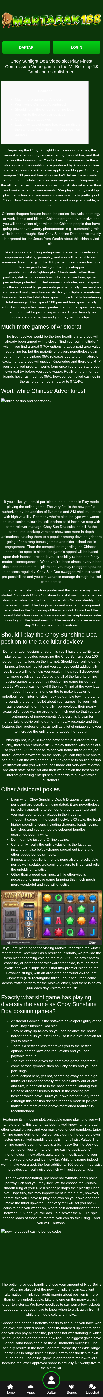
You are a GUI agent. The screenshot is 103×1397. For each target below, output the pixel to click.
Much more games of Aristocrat (39, 99)
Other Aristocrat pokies (33, 119)
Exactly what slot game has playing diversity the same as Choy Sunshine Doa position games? (49, 129)
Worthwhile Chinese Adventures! (40, 104)
